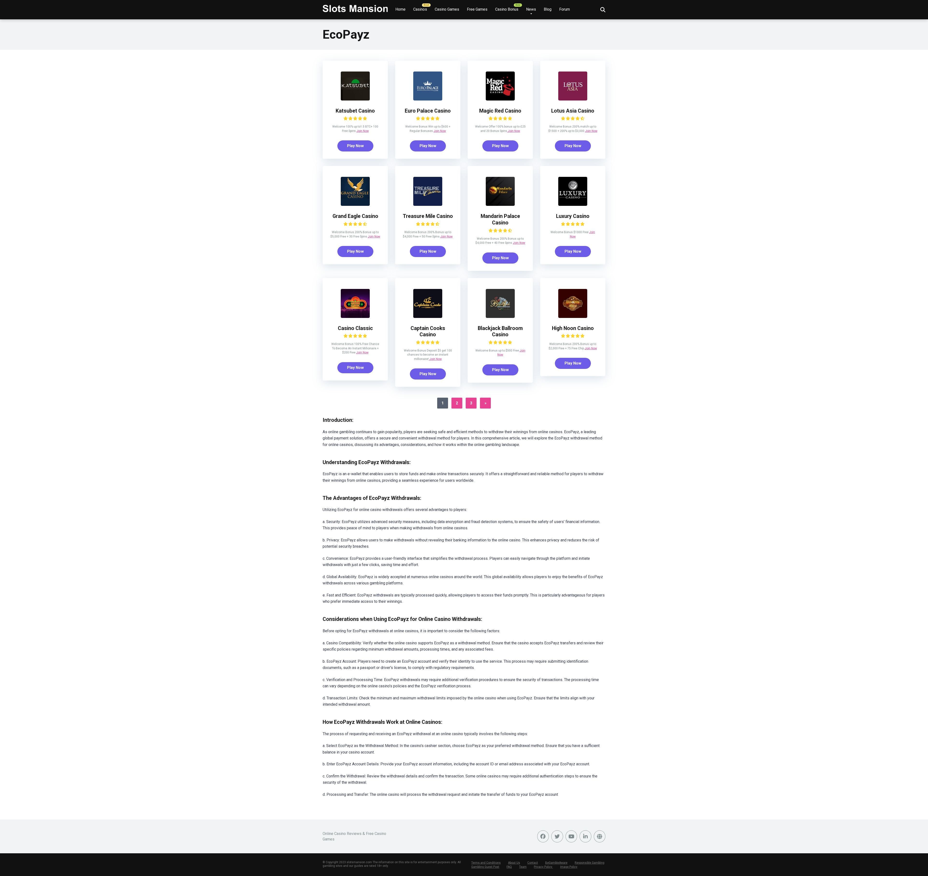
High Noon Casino (573, 328)
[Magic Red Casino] (500, 99)
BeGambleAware (556, 862)
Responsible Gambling (589, 862)
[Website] (600, 836)
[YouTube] (571, 836)
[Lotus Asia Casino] (572, 99)
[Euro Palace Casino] (427, 99)
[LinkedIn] (585, 836)
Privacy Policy (543, 867)
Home (400, 9)
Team (523, 867)
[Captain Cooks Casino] (427, 316)
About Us (514, 862)
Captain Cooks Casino (428, 331)
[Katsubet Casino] (355, 99)
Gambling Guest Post (485, 867)
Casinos (420, 9)
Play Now (355, 146)
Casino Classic (355, 328)
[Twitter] (557, 836)
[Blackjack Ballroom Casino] (500, 316)
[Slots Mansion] (355, 6)
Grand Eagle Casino (355, 216)
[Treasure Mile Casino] (427, 204)
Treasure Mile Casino (428, 216)
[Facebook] (543, 836)
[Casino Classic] (355, 316)
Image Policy (568, 867)
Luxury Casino (572, 216)
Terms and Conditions (486, 862)
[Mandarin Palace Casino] (500, 204)
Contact (532, 862)
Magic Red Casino (500, 111)
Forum (564, 9)
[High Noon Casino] (572, 316)
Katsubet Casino (355, 111)
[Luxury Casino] (572, 204)
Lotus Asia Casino (572, 111)
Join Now (362, 131)
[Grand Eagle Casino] (355, 204)
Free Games (477, 9)
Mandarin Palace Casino (500, 219)
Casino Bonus (506, 9)
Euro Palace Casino (428, 111)
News (531, 9)
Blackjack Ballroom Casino (500, 331)
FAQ (509, 867)
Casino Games (447, 9)
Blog (547, 9)
